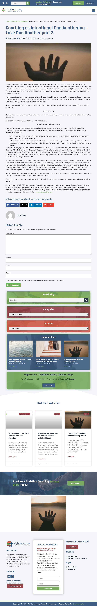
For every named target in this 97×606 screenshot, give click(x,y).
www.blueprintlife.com (44, 192)
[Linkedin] (3, 3)
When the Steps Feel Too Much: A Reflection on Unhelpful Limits (47, 361)
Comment (10, 233)
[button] (93, 10)
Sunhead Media (78, 604)
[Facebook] (6, 3)
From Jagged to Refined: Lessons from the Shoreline (20, 361)
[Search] (27, 3)
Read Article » (12, 366)
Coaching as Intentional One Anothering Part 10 (73, 361)
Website (8, 273)
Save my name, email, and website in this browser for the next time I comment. (35, 280)
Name (8, 257)
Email (8, 265)
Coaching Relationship (20, 21)
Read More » (12, 456)
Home (8, 21)
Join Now (78, 3)
